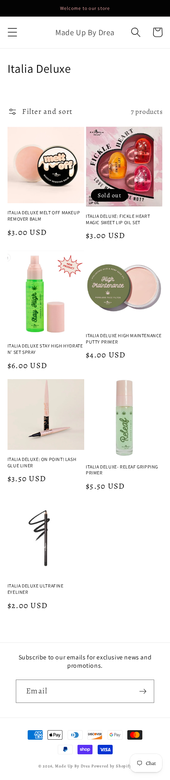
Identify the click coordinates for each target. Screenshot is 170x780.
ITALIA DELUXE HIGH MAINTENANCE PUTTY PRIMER (124, 338)
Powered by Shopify (111, 766)
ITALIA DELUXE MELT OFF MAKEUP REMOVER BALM (44, 216)
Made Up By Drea (72, 766)
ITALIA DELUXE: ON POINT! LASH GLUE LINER (42, 462)
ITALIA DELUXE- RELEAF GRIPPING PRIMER (122, 470)
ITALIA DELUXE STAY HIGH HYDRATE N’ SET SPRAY (45, 349)
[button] (12, 32)
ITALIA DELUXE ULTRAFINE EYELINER (36, 589)
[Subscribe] (143, 691)
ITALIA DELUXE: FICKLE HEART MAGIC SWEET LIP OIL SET (118, 219)
